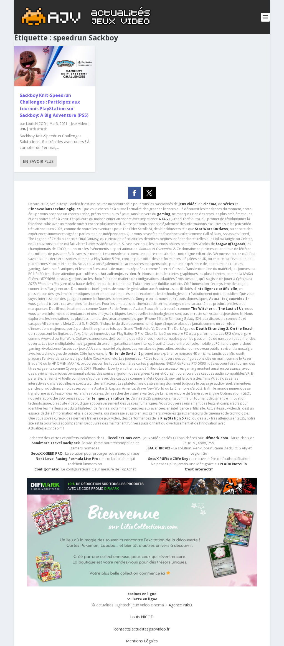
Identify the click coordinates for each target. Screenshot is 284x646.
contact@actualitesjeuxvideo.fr (141, 629)
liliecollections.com (123, 438)
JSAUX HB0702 (158, 448)
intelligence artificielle (108, 398)
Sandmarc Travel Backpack (56, 443)
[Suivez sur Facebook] (134, 193)
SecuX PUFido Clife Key (168, 458)
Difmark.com (216, 438)
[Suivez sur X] (149, 193)
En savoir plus (38, 161)
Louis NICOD (36, 123)
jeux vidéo (188, 204)
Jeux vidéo (79, 123)
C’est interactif (199, 469)
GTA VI (164, 219)
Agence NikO (180, 605)
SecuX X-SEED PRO (47, 453)
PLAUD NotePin (233, 464)
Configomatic (46, 469)
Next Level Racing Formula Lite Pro (67, 458)
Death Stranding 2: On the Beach (224, 328)
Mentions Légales (142, 641)
